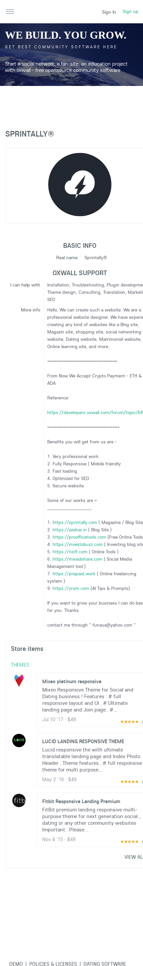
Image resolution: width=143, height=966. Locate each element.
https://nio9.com (70, 552)
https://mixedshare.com (77, 559)
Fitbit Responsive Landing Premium (81, 801)
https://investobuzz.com (78, 544)
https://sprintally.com (75, 522)
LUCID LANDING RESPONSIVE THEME (83, 741)
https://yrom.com (71, 588)
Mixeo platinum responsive (71, 681)
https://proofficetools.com (79, 537)
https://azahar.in (70, 530)
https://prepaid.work (74, 574)
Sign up (130, 11)
